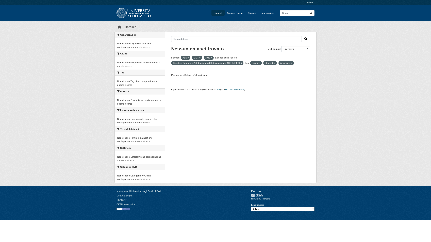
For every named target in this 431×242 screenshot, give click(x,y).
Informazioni (267, 13)
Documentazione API (234, 89)
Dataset (218, 13)
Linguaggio (257, 205)
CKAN (257, 195)
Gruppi (252, 13)
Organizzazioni (235, 13)
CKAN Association (126, 204)
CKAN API (122, 200)
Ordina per (274, 49)
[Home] (119, 27)
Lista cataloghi (124, 195)
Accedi (309, 2)
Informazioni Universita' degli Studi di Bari (139, 191)
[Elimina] (188, 58)
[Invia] (310, 13)
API (218, 89)
